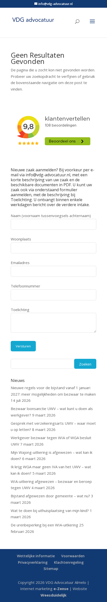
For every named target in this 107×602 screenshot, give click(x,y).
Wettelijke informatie (36, 556)
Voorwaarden (73, 556)
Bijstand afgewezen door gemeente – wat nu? (50, 495)
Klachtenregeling (69, 562)
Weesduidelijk (53, 595)
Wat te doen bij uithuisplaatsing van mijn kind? (50, 510)
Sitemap (51, 568)
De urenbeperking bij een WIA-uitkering (44, 524)
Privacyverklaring (33, 562)
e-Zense (61, 588)
